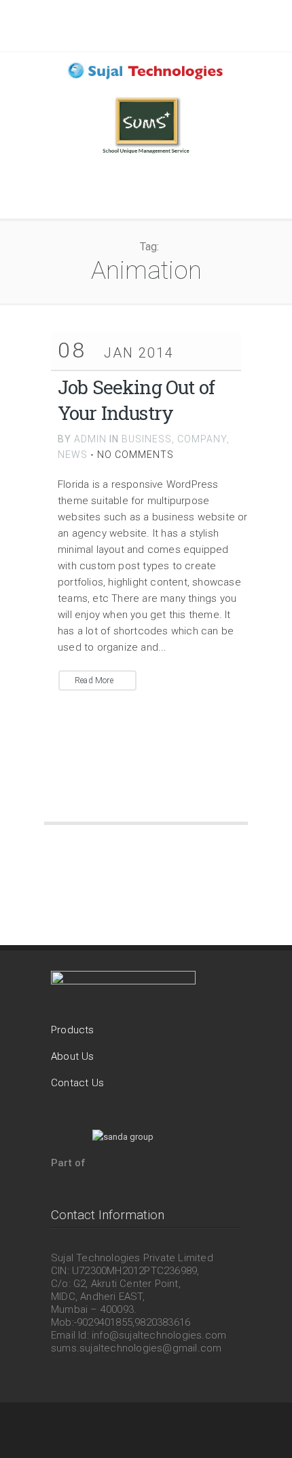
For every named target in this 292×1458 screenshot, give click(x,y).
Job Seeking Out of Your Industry (136, 400)
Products (72, 1030)
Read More (94, 680)
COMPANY (202, 439)
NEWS (73, 454)
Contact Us (77, 1083)
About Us (72, 1056)
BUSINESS (147, 439)
